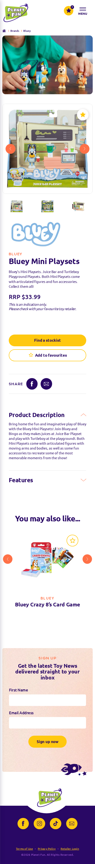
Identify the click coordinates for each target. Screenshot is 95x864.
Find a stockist (47, 340)
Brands (14, 30)
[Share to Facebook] (32, 384)
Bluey (27, 30)
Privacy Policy (47, 848)
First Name (18, 690)
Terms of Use (24, 848)
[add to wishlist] (83, 114)
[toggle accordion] (83, 415)
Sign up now (47, 741)
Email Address (21, 713)
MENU (82, 13)
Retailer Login (70, 848)
